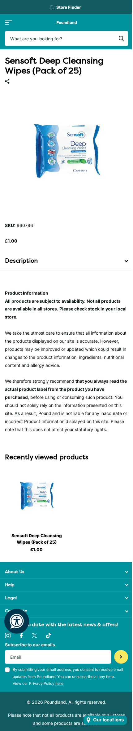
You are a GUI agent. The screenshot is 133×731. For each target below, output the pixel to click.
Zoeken (121, 38)
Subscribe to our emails (30, 644)
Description (21, 260)
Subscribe (121, 657)
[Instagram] (8, 635)
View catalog (8, 22)
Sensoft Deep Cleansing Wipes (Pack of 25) (36, 539)
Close (66, 572)
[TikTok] (48, 635)
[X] (34, 635)
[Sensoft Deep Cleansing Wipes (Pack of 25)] (36, 496)
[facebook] (21, 635)
